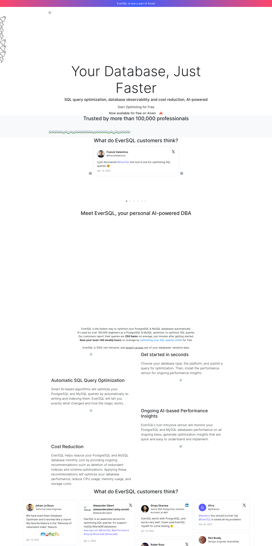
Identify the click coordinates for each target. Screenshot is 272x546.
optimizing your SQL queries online (161, 340)
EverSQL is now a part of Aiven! (136, 3)
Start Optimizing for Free (136, 107)
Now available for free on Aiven (134, 113)
